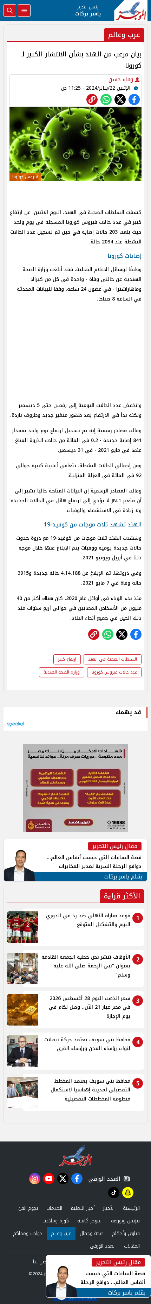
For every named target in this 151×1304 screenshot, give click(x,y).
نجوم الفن (28, 1208)
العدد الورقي (102, 1178)
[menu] (24, 10)
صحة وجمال (92, 1233)
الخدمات (54, 1208)
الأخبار (108, 1208)
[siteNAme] (130, 10)
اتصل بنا (41, 1262)
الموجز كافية (90, 1221)
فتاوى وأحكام (126, 1233)
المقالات (132, 1246)
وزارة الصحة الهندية (62, 672)
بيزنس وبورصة (125, 1221)
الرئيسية (131, 1208)
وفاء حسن (122, 79)
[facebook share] (134, 99)
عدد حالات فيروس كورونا (114, 672)
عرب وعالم (61, 1233)
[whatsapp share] (106, 99)
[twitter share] (120, 99)
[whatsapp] (92, 99)
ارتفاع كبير (67, 659)
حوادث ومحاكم (27, 1233)
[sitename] (75, 1155)
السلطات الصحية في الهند (112, 659)
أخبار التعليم (82, 1208)
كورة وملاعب (55, 1221)
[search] (10, 10)
